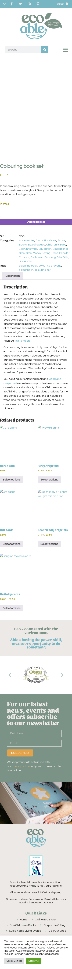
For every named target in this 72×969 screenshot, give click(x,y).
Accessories (26, 240)
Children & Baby (56, 244)
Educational (60, 248)
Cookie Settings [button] (14, 961)
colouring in (26, 269)
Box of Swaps (36, 244)
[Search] (44, 49)
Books (61, 240)
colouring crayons (50, 265)
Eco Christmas (28, 248)
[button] (65, 50)
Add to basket (36, 221)
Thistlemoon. (22, 340)
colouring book (28, 265)
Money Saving (42, 253)
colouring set (42, 269)
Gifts (22, 253)
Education (44, 248)
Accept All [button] (33, 961)
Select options (11, 479)
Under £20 (25, 261)
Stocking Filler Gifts (57, 257)
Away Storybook (46, 240)
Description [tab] (12, 275)
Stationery (37, 257)
